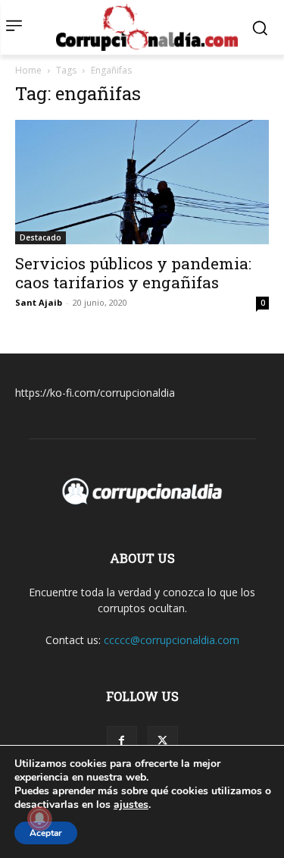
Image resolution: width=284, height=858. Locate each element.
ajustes (131, 805)
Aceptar (46, 833)
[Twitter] (163, 741)
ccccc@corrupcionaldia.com (171, 640)
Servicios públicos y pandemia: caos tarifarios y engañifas (133, 273)
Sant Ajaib (38, 302)
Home (28, 70)
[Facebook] (122, 741)
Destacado (40, 237)
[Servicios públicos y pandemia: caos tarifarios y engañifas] (142, 182)
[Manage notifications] (39, 818)
